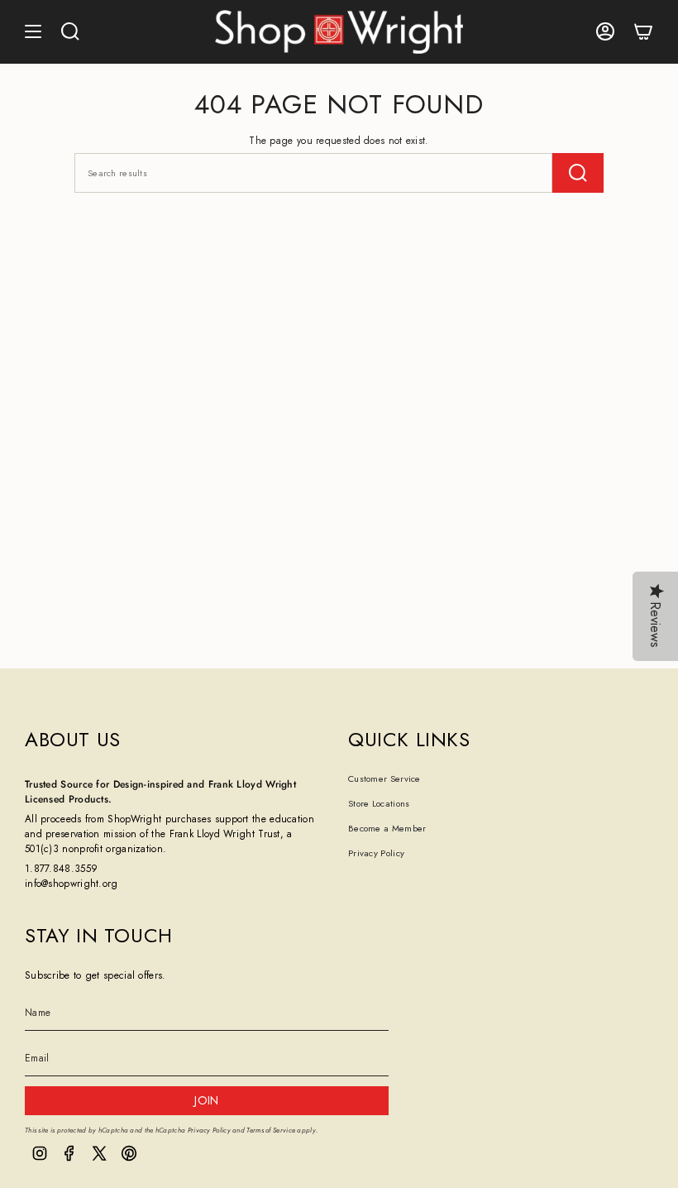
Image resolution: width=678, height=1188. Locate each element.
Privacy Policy (376, 853)
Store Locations (379, 803)
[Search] (578, 173)
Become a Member (387, 828)
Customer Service (384, 778)
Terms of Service (270, 1130)
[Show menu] (33, 32)
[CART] (643, 32)
